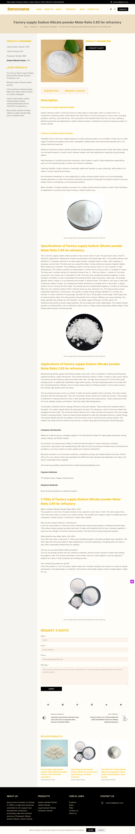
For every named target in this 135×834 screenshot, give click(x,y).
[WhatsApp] (121, 704)
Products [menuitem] (70, 9)
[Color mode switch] (111, 9)
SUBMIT (51, 689)
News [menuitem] (58, 9)
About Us (73, 813)
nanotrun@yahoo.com (120, 2)
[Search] (114, 9)
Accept (90, 830)
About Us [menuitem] (48, 9)
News (71, 805)
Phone (43, 655)
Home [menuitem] (39, 9)
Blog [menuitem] (82, 9)
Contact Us (123, 9)
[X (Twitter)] (62, 704)
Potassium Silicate (14, 56)
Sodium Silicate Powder (48, 780)
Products (72, 802)
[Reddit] (106, 704)
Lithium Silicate (13, 51)
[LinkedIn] (92, 704)
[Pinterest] (77, 704)
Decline (101, 830)
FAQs (71, 808)
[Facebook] (48, 704)
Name (43, 636)
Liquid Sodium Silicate (15, 47)
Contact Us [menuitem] (93, 9)
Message (44, 665)
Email (43, 646)
